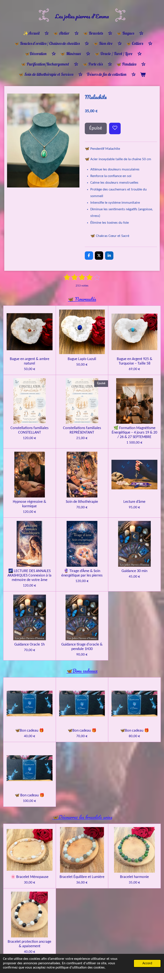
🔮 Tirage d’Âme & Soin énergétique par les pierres (81, 573)
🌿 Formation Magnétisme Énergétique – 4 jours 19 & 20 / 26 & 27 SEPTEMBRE (134, 432)
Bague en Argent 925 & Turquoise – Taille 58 (134, 361)
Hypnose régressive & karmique (29, 504)
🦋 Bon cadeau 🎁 (29, 795)
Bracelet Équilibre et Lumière (82, 877)
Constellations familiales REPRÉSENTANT (82, 430)
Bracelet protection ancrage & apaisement (29, 944)
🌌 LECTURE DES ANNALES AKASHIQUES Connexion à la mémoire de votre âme (29, 575)
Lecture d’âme (134, 502)
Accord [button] (147, 963)
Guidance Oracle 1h (29, 645)
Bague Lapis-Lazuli (82, 359)
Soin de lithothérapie (82, 502)
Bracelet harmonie (134, 877)
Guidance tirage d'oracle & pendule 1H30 (81, 647)
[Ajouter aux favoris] (115, 128)
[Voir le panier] (143, 74)
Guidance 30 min (134, 571)
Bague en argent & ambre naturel (29, 361)
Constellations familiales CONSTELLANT (29, 430)
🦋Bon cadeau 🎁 (29, 731)
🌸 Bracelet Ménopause (29, 877)
